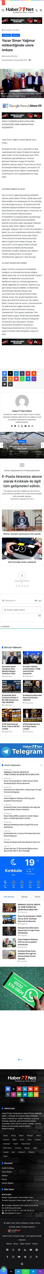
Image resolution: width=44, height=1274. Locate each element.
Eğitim (14, 1140)
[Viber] (33, 378)
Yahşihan (31, 1152)
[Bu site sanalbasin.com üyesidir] (14, 1232)
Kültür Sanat (7, 1148)
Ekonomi (6, 1140)
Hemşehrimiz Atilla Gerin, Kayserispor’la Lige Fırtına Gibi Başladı (28, 930)
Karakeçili (6, 1144)
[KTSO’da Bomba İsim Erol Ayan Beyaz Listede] (32, 715)
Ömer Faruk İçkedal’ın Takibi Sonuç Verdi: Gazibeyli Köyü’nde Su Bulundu (29, 918)
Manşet (16, 35)
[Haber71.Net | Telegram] (22, 750)
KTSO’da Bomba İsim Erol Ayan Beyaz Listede (31, 726)
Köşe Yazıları (26, 1144)
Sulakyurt (21, 1152)
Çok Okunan (9, 897)
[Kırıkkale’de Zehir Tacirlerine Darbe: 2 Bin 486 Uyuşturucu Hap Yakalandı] (11, 686)
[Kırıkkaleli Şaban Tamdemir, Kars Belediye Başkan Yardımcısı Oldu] (11, 657)
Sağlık (35, 1148)
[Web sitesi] (11, 426)
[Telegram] (28, 378)
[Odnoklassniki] (10, 378)
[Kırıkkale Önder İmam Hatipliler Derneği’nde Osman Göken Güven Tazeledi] (9, 954)
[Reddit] (33, 373)
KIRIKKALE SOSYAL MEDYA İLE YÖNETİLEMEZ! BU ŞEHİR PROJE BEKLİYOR (29, 907)
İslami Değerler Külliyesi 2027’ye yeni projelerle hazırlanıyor (28, 941)
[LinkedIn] (16, 373)
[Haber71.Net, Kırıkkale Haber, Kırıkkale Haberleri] (20, 10)
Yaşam (5, 1156)
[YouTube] (25, 426)
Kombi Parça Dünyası (28, 1232)
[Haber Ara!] (41, 11)
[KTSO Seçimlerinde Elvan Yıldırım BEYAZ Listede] (11, 715)
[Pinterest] (28, 373)
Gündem (16, 30)
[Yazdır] (10, 384)
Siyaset (5, 1152)
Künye (4, 1179)
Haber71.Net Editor (22, 411)
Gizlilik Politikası (8, 1168)
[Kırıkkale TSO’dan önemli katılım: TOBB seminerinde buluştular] (32, 657)
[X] (10, 373)
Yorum (37, 897)
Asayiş (5, 1135)
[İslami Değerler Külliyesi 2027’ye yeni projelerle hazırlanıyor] (9, 942)
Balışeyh (30, 1135)
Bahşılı (21, 1135)
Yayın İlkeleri (7, 1172)
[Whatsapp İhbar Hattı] (22, 988)
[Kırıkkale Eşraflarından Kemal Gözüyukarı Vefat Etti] (32, 686)
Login (39, 601)
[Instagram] (32, 426)
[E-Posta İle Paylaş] (4, 384)
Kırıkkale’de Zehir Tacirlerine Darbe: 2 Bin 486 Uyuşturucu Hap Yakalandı (10, 698)
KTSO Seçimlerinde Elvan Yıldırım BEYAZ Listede (11, 726)
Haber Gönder (25, 1244)
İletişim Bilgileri (7, 1183)
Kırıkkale (18, 1148)
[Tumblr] (22, 373)
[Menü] (3, 11)
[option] (22, 445)
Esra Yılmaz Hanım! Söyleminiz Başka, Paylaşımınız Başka (22, 447)
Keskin (15, 1144)
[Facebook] (4, 373)
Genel (22, 1140)
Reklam (5, 1176)
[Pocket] (16, 378)
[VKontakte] (4, 378)
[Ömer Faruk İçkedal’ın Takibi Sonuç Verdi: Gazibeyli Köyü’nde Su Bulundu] (9, 919)
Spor (13, 1152)
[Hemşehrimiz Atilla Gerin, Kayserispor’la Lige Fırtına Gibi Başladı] (9, 931)
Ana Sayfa (7, 30)
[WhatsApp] (22, 378)
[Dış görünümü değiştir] (36, 11)
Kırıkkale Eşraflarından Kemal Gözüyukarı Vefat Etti (32, 697)
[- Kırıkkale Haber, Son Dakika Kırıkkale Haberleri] (22, 20)
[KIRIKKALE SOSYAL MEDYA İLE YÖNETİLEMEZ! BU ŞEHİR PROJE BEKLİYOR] (9, 907)
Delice (38, 1135)
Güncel (24, 897)
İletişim (35, 1244)
